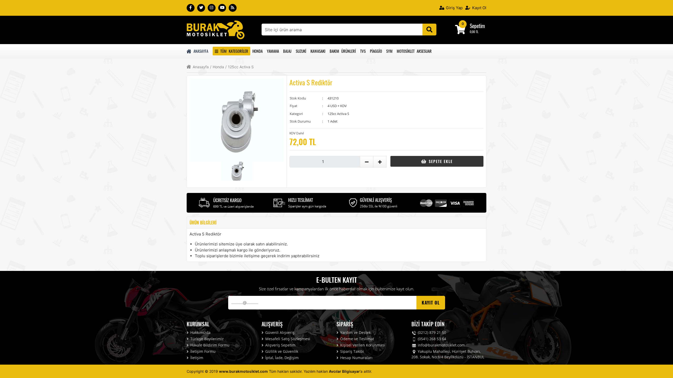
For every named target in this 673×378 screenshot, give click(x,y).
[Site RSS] (233, 8)
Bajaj (287, 51)
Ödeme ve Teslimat (356, 338)
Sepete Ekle (440, 161)
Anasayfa (200, 51)
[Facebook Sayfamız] (191, 8)
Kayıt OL (431, 302)
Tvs (363, 51)
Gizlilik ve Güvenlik (281, 351)
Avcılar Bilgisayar (344, 371)
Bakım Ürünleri (343, 51)
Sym (389, 51)
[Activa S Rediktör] (215, 29)
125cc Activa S (239, 67)
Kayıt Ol (478, 7)
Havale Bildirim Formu (209, 345)
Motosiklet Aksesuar (414, 51)
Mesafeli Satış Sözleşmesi (287, 338)
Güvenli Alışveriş (279, 332)
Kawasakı (317, 51)
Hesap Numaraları (356, 357)
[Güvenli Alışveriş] (373, 202)
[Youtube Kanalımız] (222, 8)
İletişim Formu (202, 351)
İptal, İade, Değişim (281, 357)
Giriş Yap (454, 7)
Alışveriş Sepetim (279, 345)
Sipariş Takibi (351, 351)
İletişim (196, 357)
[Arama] (429, 29)
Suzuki (301, 51)
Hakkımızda (200, 332)
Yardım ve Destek (355, 332)
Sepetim (477, 26)
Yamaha (273, 51)
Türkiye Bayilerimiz (206, 338)
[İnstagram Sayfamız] (212, 8)
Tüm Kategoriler (233, 51)
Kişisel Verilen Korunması (362, 345)
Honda (257, 51)
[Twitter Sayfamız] (201, 8)
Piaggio (376, 51)
